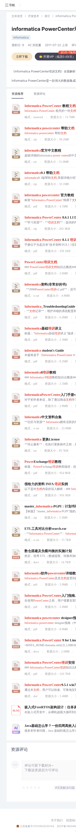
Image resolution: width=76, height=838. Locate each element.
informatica (21, 37)
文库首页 (17, 16)
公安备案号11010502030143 (37, 826)
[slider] (31, 788)
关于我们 (57, 820)
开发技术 (33, 16)
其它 (47, 16)
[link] (17, 16)
